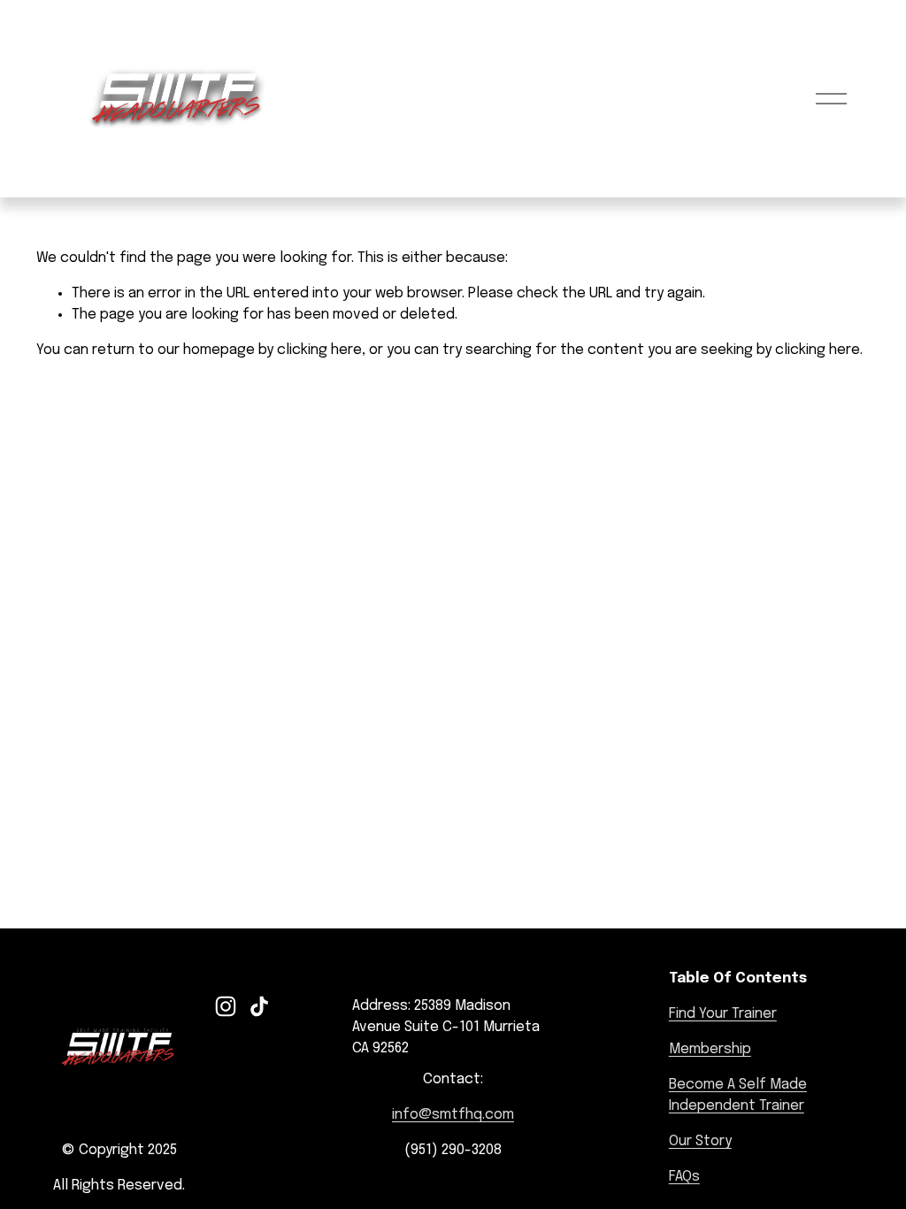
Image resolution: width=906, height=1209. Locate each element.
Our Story (700, 1141)
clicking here (319, 350)
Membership (710, 1049)
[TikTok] (259, 1006)
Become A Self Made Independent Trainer (738, 1095)
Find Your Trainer (723, 1013)
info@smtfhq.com (453, 1114)
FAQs (684, 1176)
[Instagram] (225, 1006)
